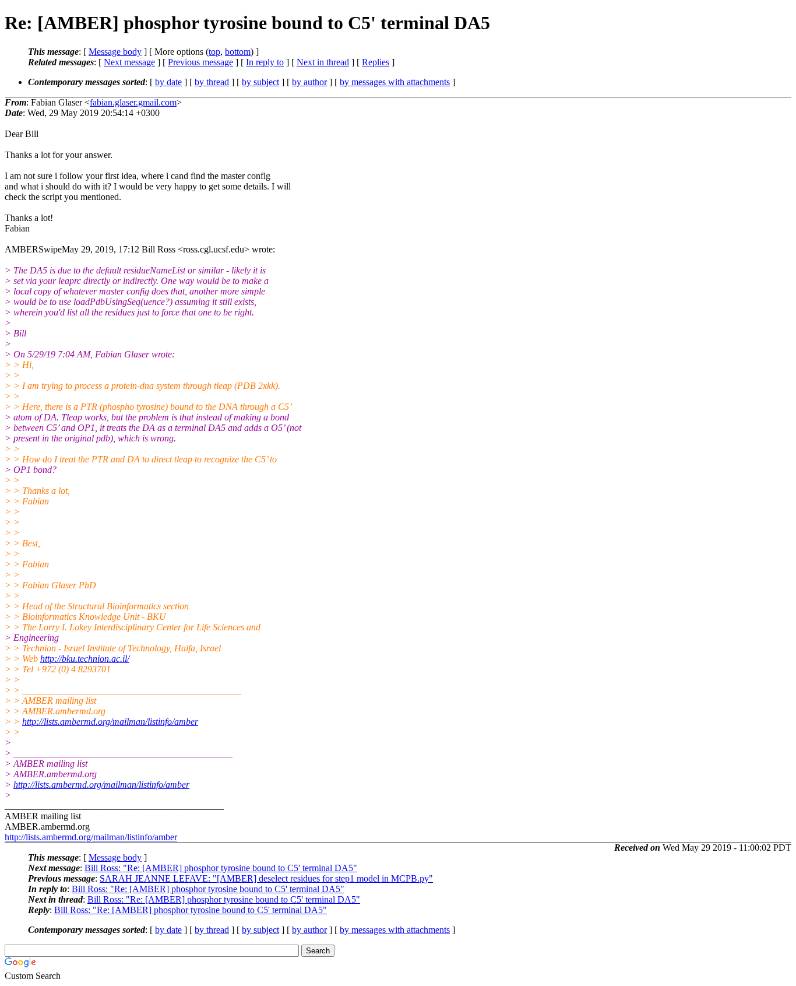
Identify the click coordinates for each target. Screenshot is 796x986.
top (214, 52)
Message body (115, 52)
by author (309, 82)
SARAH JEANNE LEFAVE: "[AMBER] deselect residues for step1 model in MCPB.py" (266, 878)
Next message (129, 62)
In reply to (265, 62)
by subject (260, 82)
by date (168, 82)
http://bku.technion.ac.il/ (84, 659)
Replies (375, 62)
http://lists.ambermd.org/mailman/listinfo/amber (110, 722)
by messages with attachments (395, 82)
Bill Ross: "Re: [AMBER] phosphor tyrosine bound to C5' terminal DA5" (220, 868)
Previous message (200, 62)
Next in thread (323, 62)
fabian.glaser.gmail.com (133, 102)
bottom (238, 52)
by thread (212, 82)
